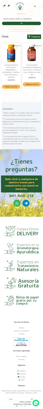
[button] (35, 6)
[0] (3, 6)
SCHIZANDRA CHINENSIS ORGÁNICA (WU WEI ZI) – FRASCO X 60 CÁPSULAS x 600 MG (32, 70)
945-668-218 (21, 195)
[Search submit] (21, 23)
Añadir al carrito (11, 87)
